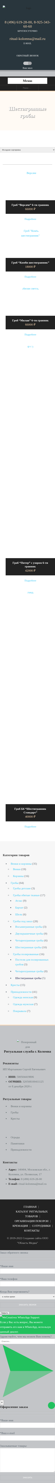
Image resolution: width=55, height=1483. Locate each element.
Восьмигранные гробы (28, 926)
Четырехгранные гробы (29, 940)
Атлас (18, 900)
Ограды (15, 1137)
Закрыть (4, 1313)
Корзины (18, 876)
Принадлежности (21, 991)
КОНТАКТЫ (31, 1230)
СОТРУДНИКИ (41, 1225)
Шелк (18, 914)
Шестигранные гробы (28, 947)
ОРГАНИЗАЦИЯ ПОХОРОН (31, 1221)
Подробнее (30, 219)
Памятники (17, 1143)
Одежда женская (23, 997)
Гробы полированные (26, 954)
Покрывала (19, 1011)
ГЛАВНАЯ (30, 1206)
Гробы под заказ (22, 921)
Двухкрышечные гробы (29, 933)
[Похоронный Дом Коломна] (27, 8)
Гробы (14, 882)
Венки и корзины (21, 863)
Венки (17, 869)
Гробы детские (22, 888)
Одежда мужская (23, 1004)
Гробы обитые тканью (26, 895)
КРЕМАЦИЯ (20, 1225)
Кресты (15, 984)
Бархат (19, 907)
